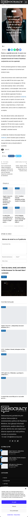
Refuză (14, 506)
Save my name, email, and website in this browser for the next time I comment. (14, 270)
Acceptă (14, 502)
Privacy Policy (17, 514)
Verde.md (3, 137)
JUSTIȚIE (4, 354)
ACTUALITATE (6, 480)
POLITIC (14, 11)
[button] (25, 488)
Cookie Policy (10, 514)
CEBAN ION (7, 149)
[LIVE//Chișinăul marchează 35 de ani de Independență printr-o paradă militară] (20, 210)
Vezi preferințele (14, 510)
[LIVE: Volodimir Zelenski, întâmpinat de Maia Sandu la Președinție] (20, 191)
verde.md (23, 96)
